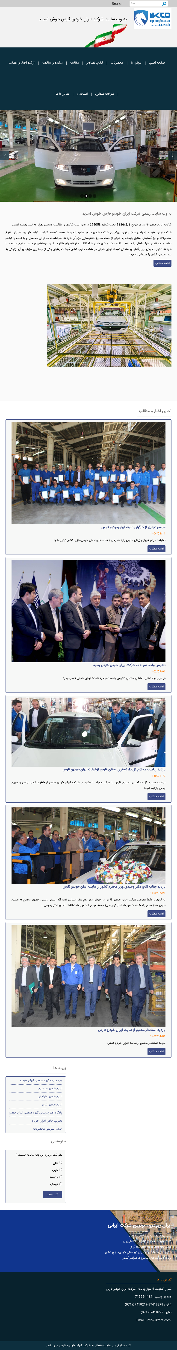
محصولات (117, 62)
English (117, 3)
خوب (55, 1170)
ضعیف (54, 1184)
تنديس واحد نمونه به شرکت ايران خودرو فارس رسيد (129, 665)
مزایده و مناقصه (52, 62)
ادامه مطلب (162, 263)
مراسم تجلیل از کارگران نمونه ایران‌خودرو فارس (133, 527)
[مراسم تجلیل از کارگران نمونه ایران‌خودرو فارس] (88, 473)
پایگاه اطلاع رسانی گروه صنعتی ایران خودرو (35, 1112)
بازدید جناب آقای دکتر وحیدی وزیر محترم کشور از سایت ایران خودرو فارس (114, 886)
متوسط (53, 1177)
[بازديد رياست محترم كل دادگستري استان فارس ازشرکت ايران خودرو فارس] (88, 732)
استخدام (82, 93)
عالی (55, 1163)
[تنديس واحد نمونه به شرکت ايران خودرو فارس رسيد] (88, 611)
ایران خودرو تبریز (52, 1104)
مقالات (74, 62)
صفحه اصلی (157, 62)
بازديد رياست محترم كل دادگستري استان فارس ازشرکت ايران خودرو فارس (114, 769)
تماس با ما (62, 93)
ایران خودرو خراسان (50, 1088)
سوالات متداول (104, 93)
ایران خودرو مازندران (50, 1096)
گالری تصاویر (94, 62)
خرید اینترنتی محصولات (47, 1129)
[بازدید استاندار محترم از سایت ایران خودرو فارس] (88, 976)
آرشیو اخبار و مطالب (22, 62)
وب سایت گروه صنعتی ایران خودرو (41, 1080)
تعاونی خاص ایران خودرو (47, 1121)
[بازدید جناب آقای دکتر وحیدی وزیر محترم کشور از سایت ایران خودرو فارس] (88, 845)
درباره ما (136, 62)
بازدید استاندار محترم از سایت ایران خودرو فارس (131, 1030)
